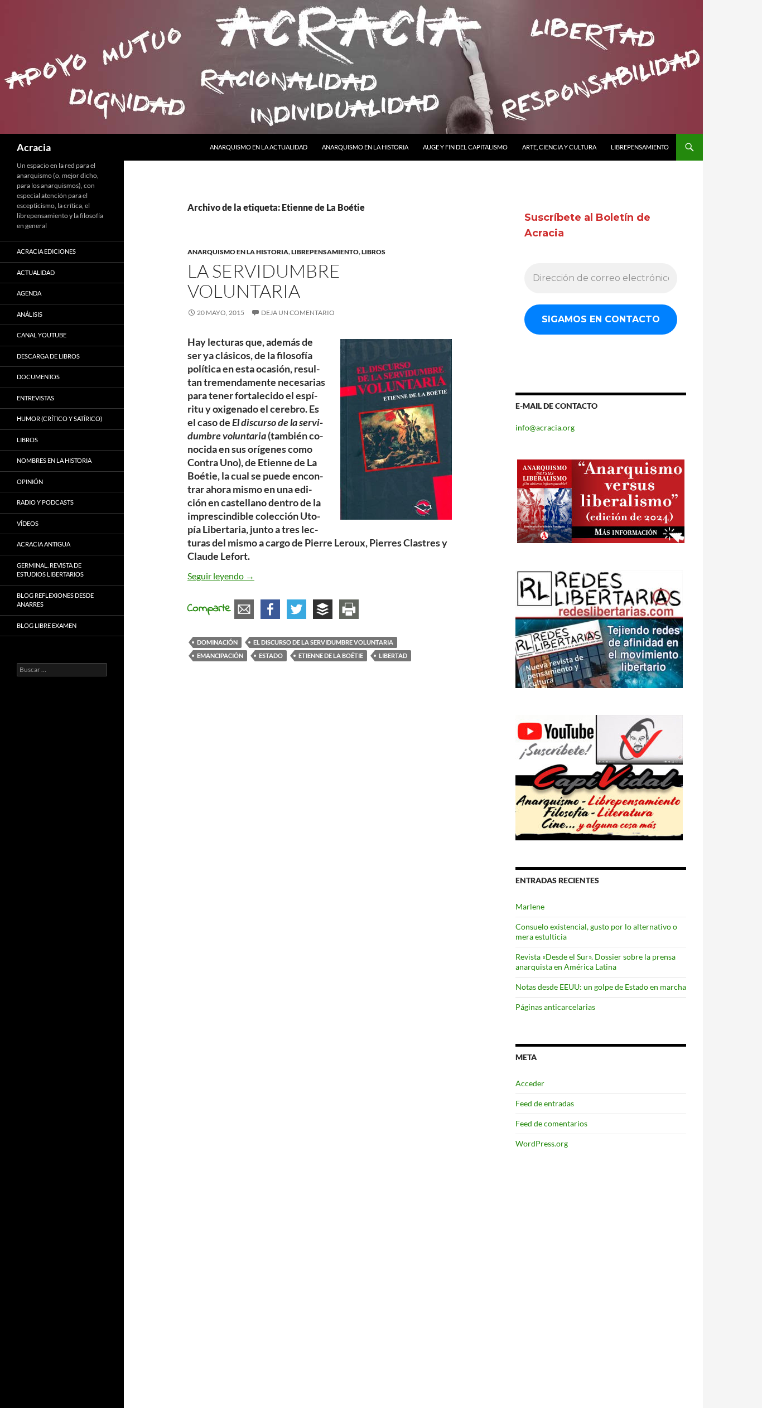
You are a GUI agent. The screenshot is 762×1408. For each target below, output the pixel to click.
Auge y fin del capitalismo (465, 147)
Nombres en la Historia (54, 460)
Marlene (529, 906)
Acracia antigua (43, 544)
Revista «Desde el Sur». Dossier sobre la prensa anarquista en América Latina (595, 961)
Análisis (29, 314)
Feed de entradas (544, 1103)
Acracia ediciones (46, 251)
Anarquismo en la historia (365, 147)
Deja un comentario (298, 312)
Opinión (30, 481)
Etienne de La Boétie (330, 655)
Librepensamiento (640, 147)
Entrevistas (35, 397)
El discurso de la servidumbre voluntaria (323, 642)
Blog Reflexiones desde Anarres (55, 600)
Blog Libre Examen (46, 625)
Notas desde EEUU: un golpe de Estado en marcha (600, 986)
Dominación (217, 642)
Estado (271, 655)
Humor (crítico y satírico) (59, 418)
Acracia (34, 147)
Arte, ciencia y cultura (559, 147)
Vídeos (27, 523)
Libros (373, 252)
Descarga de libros (48, 356)
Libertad (393, 655)
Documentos (38, 376)
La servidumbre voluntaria (263, 280)
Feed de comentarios (551, 1123)
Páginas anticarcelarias (555, 1007)
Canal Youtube (41, 334)
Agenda (29, 293)
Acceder (529, 1083)
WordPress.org (541, 1143)
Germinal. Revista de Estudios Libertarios (50, 570)
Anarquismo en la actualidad (258, 147)
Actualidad (36, 272)
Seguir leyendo (220, 575)
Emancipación (220, 655)
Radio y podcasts (45, 502)
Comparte (209, 609)
